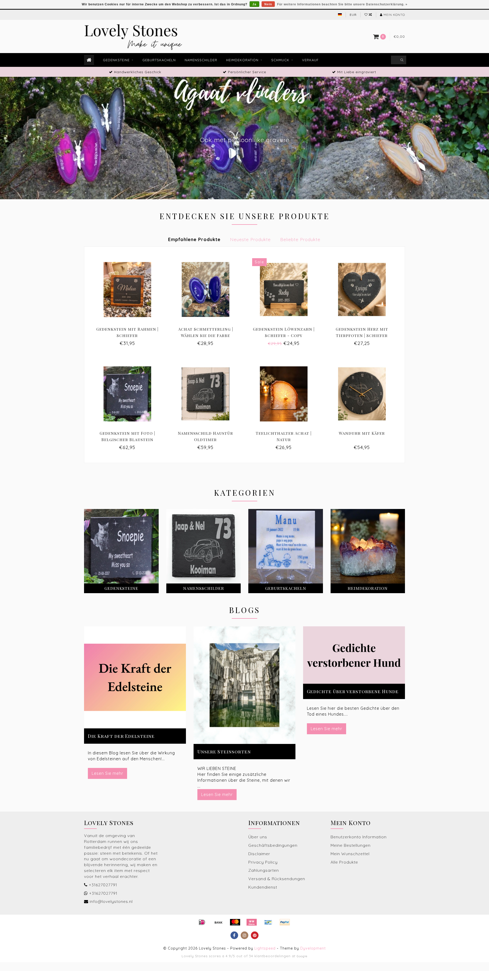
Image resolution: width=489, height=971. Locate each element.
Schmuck (280, 60)
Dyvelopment (313, 948)
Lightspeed (265, 948)
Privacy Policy (263, 862)
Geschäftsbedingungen (272, 845)
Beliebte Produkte (300, 239)
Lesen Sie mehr (107, 773)
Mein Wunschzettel (350, 853)
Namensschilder (201, 60)
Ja (254, 4)
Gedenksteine (116, 60)
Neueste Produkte (250, 239)
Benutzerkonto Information (359, 836)
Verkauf (310, 60)
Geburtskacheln (159, 60)
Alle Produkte (344, 862)
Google (302, 956)
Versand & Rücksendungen (276, 878)
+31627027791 (103, 884)
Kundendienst (262, 887)
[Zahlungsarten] (202, 922)
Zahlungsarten (263, 870)
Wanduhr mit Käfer (362, 433)
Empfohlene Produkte (194, 239)
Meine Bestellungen (351, 845)
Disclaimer (259, 853)
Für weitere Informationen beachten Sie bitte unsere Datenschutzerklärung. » (342, 4)
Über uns (257, 836)
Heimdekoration (242, 60)
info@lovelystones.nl (111, 901)
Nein (268, 4)
